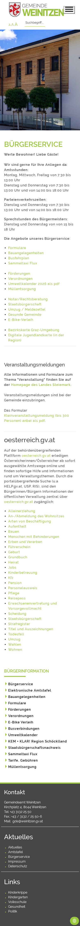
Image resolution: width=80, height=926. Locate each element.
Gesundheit (16, 907)
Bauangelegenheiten (26, 253)
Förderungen (19, 273)
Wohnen (15, 650)
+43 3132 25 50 (20, 812)
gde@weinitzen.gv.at (28, 821)
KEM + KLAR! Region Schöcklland (37, 741)
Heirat (13, 562)
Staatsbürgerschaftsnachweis (34, 748)
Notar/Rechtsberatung (28, 299)
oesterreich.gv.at (36, 456)
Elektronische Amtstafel (29, 690)
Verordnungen (20, 279)
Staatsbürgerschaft (25, 304)
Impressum (17, 861)
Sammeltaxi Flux (22, 263)
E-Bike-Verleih (20, 320)
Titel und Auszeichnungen (30, 629)
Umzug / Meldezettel (27, 309)
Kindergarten (18, 897)
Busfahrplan (18, 258)
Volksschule (17, 902)
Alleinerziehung (21, 511)
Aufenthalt (17, 526)
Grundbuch (17, 557)
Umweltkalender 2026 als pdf (33, 284)
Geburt (14, 552)
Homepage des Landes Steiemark (41, 385)
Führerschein (19, 547)
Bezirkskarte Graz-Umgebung (33, 330)
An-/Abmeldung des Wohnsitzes (36, 516)
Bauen (13, 532)
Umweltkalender (23, 735)
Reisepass (17, 598)
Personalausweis (22, 588)
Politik (12, 911)
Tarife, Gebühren (23, 760)
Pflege (13, 593)
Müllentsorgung (22, 289)
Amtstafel (15, 852)
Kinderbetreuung (22, 573)
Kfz (11, 578)
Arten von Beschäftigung (29, 521)
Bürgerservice (20, 684)
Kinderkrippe (17, 892)
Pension (15, 583)
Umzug (14, 639)
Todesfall (16, 634)
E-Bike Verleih (20, 722)
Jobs (12, 567)
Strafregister (19, 624)
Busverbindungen (24, 729)
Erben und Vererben (25, 542)
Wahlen (14, 644)
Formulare (17, 248)
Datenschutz (17, 866)
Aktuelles (15, 847)
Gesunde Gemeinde (24, 315)
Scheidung (17, 614)
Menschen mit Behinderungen (33, 537)
